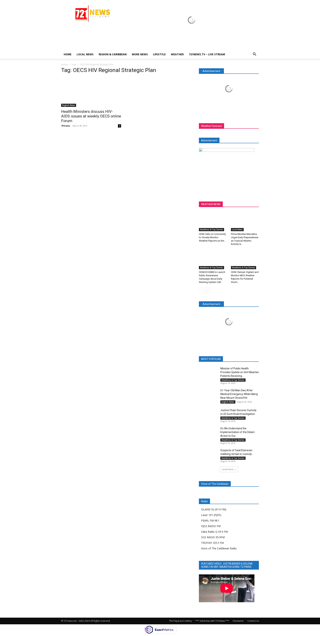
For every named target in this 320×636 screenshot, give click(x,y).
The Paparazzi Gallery (180, 620)
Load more (228, 469)
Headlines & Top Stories (211, 229)
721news (65, 125)
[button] (254, 54)
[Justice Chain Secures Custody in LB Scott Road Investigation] (208, 414)
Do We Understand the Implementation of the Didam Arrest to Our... (237, 432)
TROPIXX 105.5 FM (212, 543)
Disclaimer (238, 620)
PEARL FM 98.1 (210, 520)
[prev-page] (201, 290)
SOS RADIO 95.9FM (213, 537)
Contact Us (253, 620)
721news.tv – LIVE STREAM (207, 54)
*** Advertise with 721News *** (212, 620)
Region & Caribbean (113, 54)
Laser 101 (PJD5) (211, 515)
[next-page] (207, 290)
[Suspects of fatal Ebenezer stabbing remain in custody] (208, 454)
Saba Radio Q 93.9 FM (214, 531)
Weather (177, 54)
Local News (85, 54)
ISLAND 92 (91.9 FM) (213, 509)
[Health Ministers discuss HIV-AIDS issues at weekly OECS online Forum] (91, 92)
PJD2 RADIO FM (211, 526)
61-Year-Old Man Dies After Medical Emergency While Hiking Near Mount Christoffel (239, 394)
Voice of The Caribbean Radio (219, 548)
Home (67, 54)
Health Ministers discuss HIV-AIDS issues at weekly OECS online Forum (91, 116)
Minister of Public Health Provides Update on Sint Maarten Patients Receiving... (239, 372)
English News (68, 105)
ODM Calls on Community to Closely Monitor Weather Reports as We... (212, 237)
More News (140, 54)
